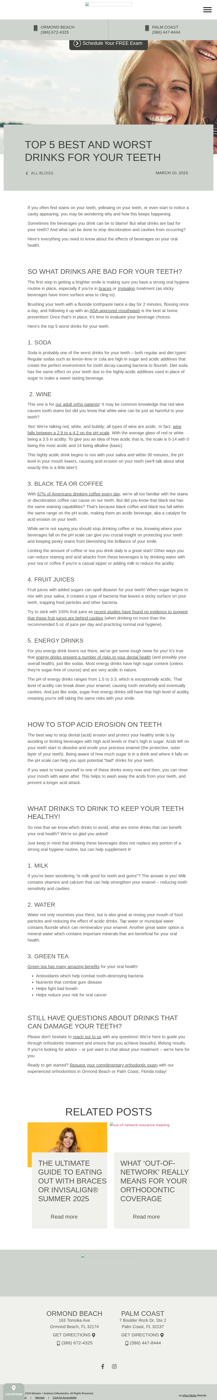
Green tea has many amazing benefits (64, 966)
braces (105, 288)
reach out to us (87, 1036)
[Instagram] (114, 1366)
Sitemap (40, 1397)
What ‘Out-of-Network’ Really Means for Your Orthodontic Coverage (154, 1181)
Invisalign (126, 288)
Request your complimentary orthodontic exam (114, 1065)
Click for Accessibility (65, 1397)
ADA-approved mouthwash (115, 310)
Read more (64, 1217)
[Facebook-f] (102, 1366)
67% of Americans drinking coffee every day (78, 494)
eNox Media (189, 1395)
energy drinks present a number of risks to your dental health (93, 657)
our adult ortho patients (77, 404)
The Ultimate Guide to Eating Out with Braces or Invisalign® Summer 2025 (72, 1181)
